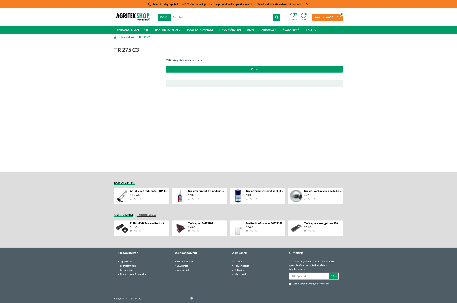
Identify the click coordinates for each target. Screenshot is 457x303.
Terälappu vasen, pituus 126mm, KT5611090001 (323, 223)
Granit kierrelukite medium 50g (206, 190)
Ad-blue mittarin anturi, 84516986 (148, 190)
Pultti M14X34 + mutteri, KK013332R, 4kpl (148, 223)
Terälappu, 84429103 (200, 223)
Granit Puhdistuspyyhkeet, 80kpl (264, 190)
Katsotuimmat (124, 182)
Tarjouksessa (146, 215)
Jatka (254, 69)
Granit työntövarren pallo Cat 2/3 (323, 190)
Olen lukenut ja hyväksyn (311, 284)
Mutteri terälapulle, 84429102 (264, 223)
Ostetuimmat (123, 215)
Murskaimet (127, 37)
